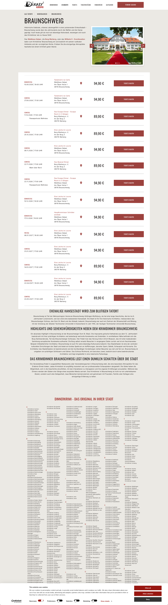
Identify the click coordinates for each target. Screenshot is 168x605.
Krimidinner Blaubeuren (34, 542)
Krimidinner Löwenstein (92, 436)
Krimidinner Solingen (111, 559)
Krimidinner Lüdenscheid (93, 447)
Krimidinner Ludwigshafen (93, 452)
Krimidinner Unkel (130, 456)
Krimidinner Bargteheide (35, 505)
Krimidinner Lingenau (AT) (93, 429)
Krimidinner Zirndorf (131, 572)
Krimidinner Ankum (33, 430)
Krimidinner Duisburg (53, 463)
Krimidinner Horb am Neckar (74, 470)
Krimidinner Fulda (52, 528)
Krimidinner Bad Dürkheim (35, 451)
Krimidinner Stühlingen (131, 408)
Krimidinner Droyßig (53, 461)
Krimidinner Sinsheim (111, 554)
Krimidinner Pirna (110, 445)
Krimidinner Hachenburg (73, 422)
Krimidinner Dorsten (53, 454)
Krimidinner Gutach (72, 415)
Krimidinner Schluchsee (112, 519)
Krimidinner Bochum (33, 549)
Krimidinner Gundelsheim (73, 413)
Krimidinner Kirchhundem (73, 530)
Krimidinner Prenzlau (111, 452)
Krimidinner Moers (91, 489)
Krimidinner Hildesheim (73, 454)
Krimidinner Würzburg (131, 561)
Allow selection (148, 594)
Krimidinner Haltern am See (74, 428)
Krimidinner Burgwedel (53, 406)
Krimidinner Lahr (71, 574)
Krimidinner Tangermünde (132, 421)
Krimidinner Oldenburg (111, 408)
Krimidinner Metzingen (92, 485)
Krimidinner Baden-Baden (35, 500)
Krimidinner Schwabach (112, 524)
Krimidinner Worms (130, 556)
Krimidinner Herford (72, 449)
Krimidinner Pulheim (111, 454)
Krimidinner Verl (129, 472)
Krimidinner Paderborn (112, 431)
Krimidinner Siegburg (111, 545)
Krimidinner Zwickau (131, 581)
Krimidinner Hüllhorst (72, 471)
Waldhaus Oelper (34, 39)
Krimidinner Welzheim (131, 519)
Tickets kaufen (129, 83)
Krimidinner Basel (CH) (34, 507)
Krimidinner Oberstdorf (92, 577)
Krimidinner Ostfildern (111, 422)
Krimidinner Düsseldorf (53, 466)
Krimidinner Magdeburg (92, 461)
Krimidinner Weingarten (131, 518)
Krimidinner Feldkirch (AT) (54, 500)
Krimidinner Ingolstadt (72, 487)
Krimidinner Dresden (53, 459)
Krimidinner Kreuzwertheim (74, 556)
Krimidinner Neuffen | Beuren (94, 540)
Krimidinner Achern (33, 416)
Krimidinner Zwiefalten (131, 583)
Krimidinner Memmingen (93, 478)
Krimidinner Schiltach (111, 516)
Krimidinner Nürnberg (92, 566)
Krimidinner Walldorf (131, 491)
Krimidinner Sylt (129, 415)
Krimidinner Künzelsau (72, 567)
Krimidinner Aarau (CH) (34, 412)
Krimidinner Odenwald (92, 580)
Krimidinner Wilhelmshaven (133, 535)
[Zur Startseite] (34, 7)
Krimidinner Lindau (91, 426)
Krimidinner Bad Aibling (34, 442)
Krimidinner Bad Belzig (34, 444)
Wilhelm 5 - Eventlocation (75, 39)
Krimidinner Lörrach (92, 434)
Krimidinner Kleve (71, 537)
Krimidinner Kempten (72, 518)
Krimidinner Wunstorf (131, 558)
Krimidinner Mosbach (92, 503)
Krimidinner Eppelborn (53, 482)
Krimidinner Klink (71, 539)
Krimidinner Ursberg (131, 463)
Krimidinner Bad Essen (34, 454)
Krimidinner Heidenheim (73, 443)
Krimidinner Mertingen (92, 482)
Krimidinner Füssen (52, 537)
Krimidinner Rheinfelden (112, 480)
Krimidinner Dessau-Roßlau (55, 437)
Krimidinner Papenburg (112, 433)
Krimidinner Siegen (110, 547)
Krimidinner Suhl (129, 413)
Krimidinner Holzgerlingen (73, 468)
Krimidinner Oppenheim (112, 412)
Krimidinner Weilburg (131, 514)
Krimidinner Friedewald (53, 523)
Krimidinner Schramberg (112, 523)
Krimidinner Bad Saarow (34, 484)
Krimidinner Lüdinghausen (93, 448)
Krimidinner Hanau (71, 433)
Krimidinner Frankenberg (54, 507)
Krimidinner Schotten (111, 521)
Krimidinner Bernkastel (34, 521)
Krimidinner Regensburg (112, 472)
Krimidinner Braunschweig (35, 561)
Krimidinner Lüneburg (92, 454)
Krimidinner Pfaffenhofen (112, 438)
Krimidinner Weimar (130, 516)
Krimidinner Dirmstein (53, 444)
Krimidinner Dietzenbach (54, 442)
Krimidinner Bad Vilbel (34, 493)
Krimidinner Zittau (130, 574)
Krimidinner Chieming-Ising (55, 419)
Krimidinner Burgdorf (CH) (35, 580)
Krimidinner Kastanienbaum (74, 511)
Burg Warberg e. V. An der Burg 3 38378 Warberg (61, 118)
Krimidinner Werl (130, 521)
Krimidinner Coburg (52, 422)
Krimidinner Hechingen (73, 440)
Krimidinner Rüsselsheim (112, 501)
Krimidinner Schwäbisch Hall (113, 530)
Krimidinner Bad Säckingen (35, 486)
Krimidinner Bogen (33, 551)
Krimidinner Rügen (110, 500)
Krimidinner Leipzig (91, 419)
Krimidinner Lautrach (92, 412)
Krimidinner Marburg (92, 470)
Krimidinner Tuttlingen (131, 440)
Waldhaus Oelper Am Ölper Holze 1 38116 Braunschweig (62, 84)
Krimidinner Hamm (71, 431)
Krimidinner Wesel (130, 525)
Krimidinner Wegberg (131, 502)
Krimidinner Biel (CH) (34, 528)
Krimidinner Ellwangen (53, 477)
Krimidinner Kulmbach (72, 565)
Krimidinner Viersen (130, 474)
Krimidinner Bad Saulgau (35, 488)
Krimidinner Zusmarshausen (133, 577)
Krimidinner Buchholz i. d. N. (36, 579)
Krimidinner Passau (111, 435)
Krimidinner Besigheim (34, 523)
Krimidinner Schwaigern (112, 531)
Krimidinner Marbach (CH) (93, 468)
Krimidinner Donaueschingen (55, 449)
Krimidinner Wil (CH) (131, 533)
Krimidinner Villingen (131, 475)
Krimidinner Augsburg (34, 435)
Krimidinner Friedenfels (53, 521)
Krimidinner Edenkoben (53, 472)
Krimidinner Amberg (33, 428)
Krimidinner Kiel (71, 519)
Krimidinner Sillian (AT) (112, 551)
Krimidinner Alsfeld (33, 424)
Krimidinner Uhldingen (131, 449)
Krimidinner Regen (110, 470)
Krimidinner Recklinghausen (113, 466)
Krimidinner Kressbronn (73, 554)
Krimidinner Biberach (34, 526)
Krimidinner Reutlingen (112, 477)
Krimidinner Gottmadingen (54, 576)
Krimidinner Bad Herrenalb (35, 463)
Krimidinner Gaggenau (53, 544)
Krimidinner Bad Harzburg (35, 461)
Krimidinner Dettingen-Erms (55, 438)
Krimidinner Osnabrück (112, 419)
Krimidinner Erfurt (52, 488)
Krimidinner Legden (91, 413)
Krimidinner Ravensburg (112, 465)
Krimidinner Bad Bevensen (35, 446)
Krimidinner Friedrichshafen (55, 525)
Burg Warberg (50, 39)
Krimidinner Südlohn (131, 412)
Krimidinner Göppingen (53, 567)
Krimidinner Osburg (111, 417)
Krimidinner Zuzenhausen (132, 579)
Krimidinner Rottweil (111, 496)
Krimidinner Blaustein (34, 544)
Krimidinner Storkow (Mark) (113, 580)
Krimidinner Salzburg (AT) (112, 509)
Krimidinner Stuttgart (131, 410)
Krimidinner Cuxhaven (53, 426)
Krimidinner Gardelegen (54, 549)
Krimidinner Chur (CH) (53, 421)
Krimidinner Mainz (91, 463)
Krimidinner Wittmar (131, 553)
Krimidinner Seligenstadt (112, 544)
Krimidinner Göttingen (53, 574)
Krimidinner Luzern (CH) (93, 455)
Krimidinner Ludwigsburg (93, 450)
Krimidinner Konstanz (72, 544)
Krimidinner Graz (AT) (53, 581)
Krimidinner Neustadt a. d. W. (94, 552)
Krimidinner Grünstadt (72, 410)
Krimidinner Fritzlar (52, 526)
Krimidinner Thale (130, 422)
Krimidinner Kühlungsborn (73, 563)
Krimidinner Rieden (110, 482)
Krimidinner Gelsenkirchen (54, 560)
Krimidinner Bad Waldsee (35, 495)
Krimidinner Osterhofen (112, 420)
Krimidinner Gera (52, 562)
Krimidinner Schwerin (111, 537)
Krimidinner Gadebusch (53, 542)
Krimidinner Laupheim (92, 410)
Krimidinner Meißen (91, 477)
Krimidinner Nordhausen (93, 563)
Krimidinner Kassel (71, 509)
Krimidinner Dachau (52, 431)
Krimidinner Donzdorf (53, 452)
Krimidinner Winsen (130, 540)
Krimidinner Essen (52, 491)
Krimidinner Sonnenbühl (112, 561)
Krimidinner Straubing (131, 406)
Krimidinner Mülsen (91, 515)
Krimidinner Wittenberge (132, 551)
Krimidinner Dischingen (53, 445)
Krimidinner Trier (130, 435)
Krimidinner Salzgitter (111, 510)
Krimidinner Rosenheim (112, 489)
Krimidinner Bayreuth (34, 512)
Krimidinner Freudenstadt (54, 518)
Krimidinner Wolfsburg (131, 554)
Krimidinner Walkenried (131, 490)
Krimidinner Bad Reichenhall (36, 482)
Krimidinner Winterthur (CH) (133, 546)
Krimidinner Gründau (72, 408)
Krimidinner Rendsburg (112, 473)
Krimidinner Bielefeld (33, 530)
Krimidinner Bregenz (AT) (35, 563)
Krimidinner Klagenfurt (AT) (74, 535)
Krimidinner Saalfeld (111, 507)
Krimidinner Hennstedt (72, 447)
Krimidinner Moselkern (92, 505)
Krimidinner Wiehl (130, 528)
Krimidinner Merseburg (92, 480)
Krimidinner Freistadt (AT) (54, 516)
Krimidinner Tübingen (131, 438)
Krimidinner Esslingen (53, 493)
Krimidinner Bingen (33, 535)
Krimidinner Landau (72, 576)
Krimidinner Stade (110, 572)
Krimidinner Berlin (33, 516)
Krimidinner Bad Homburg (35, 467)
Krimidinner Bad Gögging (35, 456)
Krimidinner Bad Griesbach (35, 458)
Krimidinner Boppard (33, 558)
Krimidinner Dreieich (53, 458)
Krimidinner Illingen (72, 480)
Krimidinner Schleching (112, 517)
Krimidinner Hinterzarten (73, 457)
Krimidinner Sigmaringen (112, 549)
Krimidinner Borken (33, 559)
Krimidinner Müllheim (92, 513)
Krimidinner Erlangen (53, 489)
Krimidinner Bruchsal (34, 575)
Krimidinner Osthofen (111, 424)
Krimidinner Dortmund (53, 456)
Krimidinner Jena (71, 496)
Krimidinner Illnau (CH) (73, 482)
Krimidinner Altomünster (35, 426)
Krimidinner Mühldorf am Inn (94, 508)
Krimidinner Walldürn (131, 493)
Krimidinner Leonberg (92, 422)
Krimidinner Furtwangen (54, 535)
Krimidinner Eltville (52, 481)
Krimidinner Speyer (111, 566)
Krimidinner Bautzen (33, 510)
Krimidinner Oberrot (91, 575)
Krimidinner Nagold (91, 526)
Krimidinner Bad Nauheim (35, 477)
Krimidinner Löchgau (92, 433)
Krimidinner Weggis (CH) (132, 504)
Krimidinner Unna (130, 458)
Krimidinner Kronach (72, 558)
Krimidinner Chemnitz (53, 417)
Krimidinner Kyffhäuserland (74, 568)
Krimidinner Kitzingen (72, 533)
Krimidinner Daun (52, 435)
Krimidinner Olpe (110, 410)
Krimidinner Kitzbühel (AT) (73, 532)
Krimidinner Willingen (131, 537)
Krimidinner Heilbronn (72, 445)
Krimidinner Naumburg (92, 528)
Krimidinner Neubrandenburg (94, 533)
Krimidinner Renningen (112, 475)
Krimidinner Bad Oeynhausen (36, 479)
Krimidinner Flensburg (53, 504)
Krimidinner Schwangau (112, 533)
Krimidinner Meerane (92, 473)
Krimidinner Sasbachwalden (113, 512)
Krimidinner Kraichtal (72, 551)
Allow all (148, 588)
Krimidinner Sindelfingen (112, 552)
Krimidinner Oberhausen (93, 573)
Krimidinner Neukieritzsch (93, 542)
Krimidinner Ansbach (33, 431)
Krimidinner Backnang (34, 440)
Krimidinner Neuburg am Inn (94, 535)
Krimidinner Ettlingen (53, 495)
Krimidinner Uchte (130, 447)
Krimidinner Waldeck (131, 488)
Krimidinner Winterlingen (132, 544)
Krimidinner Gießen (52, 563)
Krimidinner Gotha (52, 572)
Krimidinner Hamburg (72, 429)
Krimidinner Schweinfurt (112, 535)
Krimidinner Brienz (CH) (34, 570)
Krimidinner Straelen (111, 582)
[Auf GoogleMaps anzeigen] (81, 83)
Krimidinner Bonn (32, 552)
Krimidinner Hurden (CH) (73, 473)
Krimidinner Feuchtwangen (54, 502)
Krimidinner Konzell (72, 546)
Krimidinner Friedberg (53, 519)
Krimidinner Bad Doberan (35, 449)
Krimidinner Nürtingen (92, 568)
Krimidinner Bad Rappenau (35, 481)
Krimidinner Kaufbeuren (73, 512)
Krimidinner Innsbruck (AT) (74, 489)
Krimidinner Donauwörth (54, 451)
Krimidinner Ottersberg (112, 426)
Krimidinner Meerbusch (92, 475)
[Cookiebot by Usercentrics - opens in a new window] (16, 601)
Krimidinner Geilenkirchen (54, 555)
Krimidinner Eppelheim (53, 484)
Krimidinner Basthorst (34, 509)
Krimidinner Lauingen (92, 408)
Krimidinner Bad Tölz (33, 491)
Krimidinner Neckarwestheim (94, 529)
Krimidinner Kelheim (72, 514)
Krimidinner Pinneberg (111, 443)
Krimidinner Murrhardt (92, 520)
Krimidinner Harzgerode (73, 436)
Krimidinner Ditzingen (53, 447)
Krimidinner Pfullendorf (112, 442)
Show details (105, 601)
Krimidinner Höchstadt (72, 463)
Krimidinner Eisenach (53, 475)
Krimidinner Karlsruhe (72, 507)
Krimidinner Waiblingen (131, 486)
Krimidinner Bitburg (33, 537)
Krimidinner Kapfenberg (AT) (74, 505)
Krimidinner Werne (130, 523)
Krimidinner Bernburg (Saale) (36, 519)
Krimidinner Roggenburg (112, 484)
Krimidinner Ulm (129, 454)
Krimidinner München (92, 517)
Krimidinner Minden (91, 487)
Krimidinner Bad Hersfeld (35, 465)
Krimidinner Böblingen (34, 545)
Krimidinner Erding (52, 486)
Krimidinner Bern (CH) (34, 517)
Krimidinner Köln (71, 542)
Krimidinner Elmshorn (53, 479)
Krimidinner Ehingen (53, 474)
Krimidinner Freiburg (53, 514)
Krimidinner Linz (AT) (92, 431)
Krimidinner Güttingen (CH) (74, 417)
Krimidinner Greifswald (53, 583)
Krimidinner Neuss (91, 550)
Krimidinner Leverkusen (93, 424)
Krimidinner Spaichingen (112, 565)
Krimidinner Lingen (91, 427)
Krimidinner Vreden (130, 481)
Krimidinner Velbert (130, 470)
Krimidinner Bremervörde (35, 568)
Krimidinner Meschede (92, 484)
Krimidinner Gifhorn (52, 565)
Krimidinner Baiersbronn (35, 502)
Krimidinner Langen (91, 406)
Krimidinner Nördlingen (92, 564)
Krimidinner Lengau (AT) (93, 420)
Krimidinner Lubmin (91, 445)
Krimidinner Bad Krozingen (35, 472)
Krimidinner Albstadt (33, 423)
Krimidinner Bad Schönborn (35, 489)
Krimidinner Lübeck (91, 443)
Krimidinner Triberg (130, 433)
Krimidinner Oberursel (92, 579)
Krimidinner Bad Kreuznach (35, 470)
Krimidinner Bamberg (34, 503)
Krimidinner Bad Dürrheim (35, 453)
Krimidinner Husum (71, 475)
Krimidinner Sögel (110, 558)
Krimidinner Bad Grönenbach (36, 460)
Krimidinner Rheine (110, 479)
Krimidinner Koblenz (72, 540)
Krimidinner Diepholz (53, 440)
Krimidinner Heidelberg (73, 442)
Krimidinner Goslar (52, 570)
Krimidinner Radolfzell (111, 459)
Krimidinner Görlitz (52, 569)
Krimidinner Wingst (130, 539)
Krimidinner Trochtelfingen (132, 436)
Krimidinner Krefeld (72, 553)
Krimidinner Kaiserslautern (74, 504)
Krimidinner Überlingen (131, 445)
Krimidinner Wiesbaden (131, 532)
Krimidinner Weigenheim (132, 511)
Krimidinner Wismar (130, 547)
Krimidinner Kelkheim (72, 516)
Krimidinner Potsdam (111, 450)
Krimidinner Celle (52, 415)
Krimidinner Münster (92, 519)
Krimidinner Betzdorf (33, 524)
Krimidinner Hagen (71, 424)
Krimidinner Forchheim (53, 505)
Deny (148, 599)
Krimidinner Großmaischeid (74, 406)
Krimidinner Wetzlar (130, 526)
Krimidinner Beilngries (34, 514)
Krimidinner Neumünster (93, 547)
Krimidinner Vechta (130, 468)
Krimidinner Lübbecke (92, 438)
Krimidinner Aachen (33, 409)
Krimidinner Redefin (111, 468)
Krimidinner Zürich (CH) (132, 576)
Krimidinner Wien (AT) (131, 530)
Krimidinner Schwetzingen (113, 538)
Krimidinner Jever (71, 498)
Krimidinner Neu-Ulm (92, 531)
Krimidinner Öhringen (111, 406)
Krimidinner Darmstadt (53, 433)
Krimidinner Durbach (53, 465)
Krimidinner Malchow (92, 464)
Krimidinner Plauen (110, 449)
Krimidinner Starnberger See (113, 573)
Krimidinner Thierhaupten (132, 424)
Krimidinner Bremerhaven (35, 566)
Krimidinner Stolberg (111, 579)
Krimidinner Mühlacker (92, 506)
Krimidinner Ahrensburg (34, 419)
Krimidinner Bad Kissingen (35, 468)
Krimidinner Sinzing (111, 556)
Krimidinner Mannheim (92, 466)
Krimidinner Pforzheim (111, 440)
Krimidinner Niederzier (92, 561)
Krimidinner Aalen (33, 410)
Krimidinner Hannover (72, 435)
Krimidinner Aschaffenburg (35, 433)
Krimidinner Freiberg (53, 512)
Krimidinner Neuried (92, 549)
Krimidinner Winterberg (131, 542)
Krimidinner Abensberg (34, 414)
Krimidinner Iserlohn (72, 491)
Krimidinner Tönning (130, 431)
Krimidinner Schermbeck (112, 514)
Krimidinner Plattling (111, 447)
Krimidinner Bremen (33, 565)
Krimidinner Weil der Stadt (132, 512)
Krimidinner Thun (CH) (131, 426)
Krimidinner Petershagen (112, 436)
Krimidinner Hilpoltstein (73, 456)
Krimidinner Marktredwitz (93, 471)
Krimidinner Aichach (33, 421)
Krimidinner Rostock (111, 491)
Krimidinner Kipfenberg (73, 521)
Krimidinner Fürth (52, 533)
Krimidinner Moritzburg (92, 501)
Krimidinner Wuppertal (131, 560)
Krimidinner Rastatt (111, 461)
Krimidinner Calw (52, 414)
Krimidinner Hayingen (72, 438)
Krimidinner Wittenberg (131, 549)
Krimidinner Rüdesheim (112, 498)
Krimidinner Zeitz (130, 570)
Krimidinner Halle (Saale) (73, 426)
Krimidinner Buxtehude (53, 408)
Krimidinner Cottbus (52, 424)
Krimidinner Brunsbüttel (34, 577)
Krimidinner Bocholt (33, 547)
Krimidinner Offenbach (92, 582)
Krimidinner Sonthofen (111, 563)
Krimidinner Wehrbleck (131, 505)
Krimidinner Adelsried (34, 417)
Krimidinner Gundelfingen (73, 412)
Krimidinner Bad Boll (33, 447)
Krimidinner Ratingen (111, 463)
